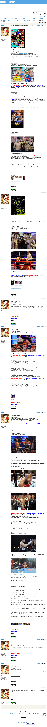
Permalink (38, 25)
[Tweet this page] (42, 715)
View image (12, 285)
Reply (40, 22)
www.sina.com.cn (19, 271)
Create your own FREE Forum (19, 722)
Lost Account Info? (42, 16)
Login (45, 13)
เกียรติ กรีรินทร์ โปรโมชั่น (20, 574)
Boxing (19, 53)
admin (2, 25)
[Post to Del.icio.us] (45, 715)
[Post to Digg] (43, 715)
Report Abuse (22, 724)
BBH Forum (8, 20)
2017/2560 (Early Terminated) (18, 20)
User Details (32, 18)
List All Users (14, 18)
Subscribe (44, 713)
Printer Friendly (44, 22)
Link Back (3, 20)
